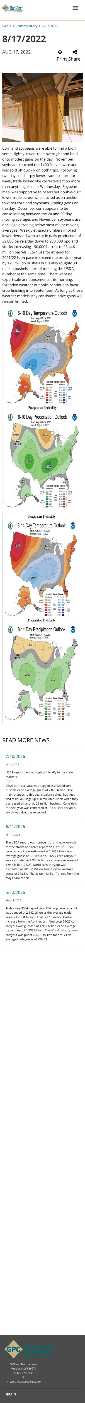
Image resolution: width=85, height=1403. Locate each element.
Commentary (26, 25)
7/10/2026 (15, 756)
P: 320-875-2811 (23, 1373)
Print (62, 59)
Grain (7, 25)
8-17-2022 (49, 25)
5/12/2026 (15, 892)
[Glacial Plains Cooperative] (11, 8)
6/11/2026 (15, 826)
